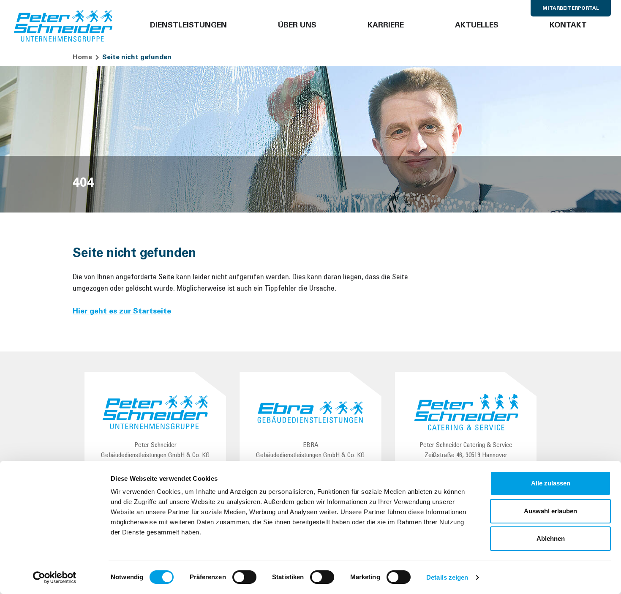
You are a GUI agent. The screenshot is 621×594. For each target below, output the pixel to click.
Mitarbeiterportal (570, 8)
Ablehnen (551, 538)
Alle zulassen (550, 483)
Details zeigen (447, 577)
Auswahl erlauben (550, 511)
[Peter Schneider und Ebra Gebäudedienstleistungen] (63, 26)
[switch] (244, 577)
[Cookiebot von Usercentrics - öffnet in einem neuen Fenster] (55, 577)
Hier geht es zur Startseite (122, 312)
